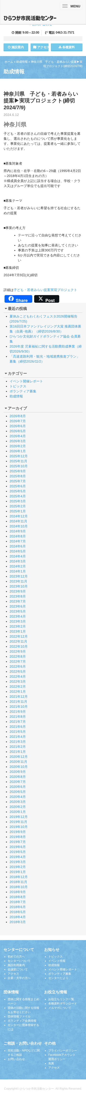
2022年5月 (18, 671)
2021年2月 (18, 747)
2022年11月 (18, 641)
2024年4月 (18, 556)
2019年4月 (18, 857)
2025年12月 (19, 456)
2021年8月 (18, 716)
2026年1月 (18, 451)
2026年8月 (18, 416)
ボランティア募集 (23, 391)
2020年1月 (18, 812)
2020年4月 (18, 797)
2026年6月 (18, 426)
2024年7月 (18, 541)
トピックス (18, 386)
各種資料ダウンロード (62, 1003)
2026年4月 (18, 436)
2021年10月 (19, 706)
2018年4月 (18, 917)
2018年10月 (19, 887)
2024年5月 (18, 551)
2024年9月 (18, 531)
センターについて (19, 961)
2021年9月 (18, 711)
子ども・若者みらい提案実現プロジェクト (45, 290)
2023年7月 (18, 601)
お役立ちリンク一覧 (61, 999)
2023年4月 (18, 616)
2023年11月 (18, 581)
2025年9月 (18, 471)
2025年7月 (18, 481)
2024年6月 (18, 546)
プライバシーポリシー (62, 1050)
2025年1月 (18, 511)
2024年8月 (18, 536)
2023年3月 (18, 621)
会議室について (18, 969)
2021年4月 (18, 737)
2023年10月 (19, 586)
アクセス (42, 47)
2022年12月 (19, 636)
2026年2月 (18, 446)
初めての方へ (16, 956)
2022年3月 (18, 681)
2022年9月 (18, 651)
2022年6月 (18, 666)
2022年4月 (18, 676)
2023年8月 (18, 596)
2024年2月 (18, 566)
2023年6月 (18, 606)
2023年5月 (18, 611)
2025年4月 (18, 496)
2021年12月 (19, 696)
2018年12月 (19, 877)
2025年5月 (18, 491)
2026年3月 (18, 441)
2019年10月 (19, 827)
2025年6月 (18, 486)
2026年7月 (18, 421)
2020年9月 (18, 772)
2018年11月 (18, 882)
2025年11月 (18, 461)
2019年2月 (18, 867)
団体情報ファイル (19, 1016)
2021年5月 (18, 732)
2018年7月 (18, 902)
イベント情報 (56, 961)
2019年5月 (18, 852)
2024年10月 (19, 526)
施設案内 (17, 47)
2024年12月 (19, 516)
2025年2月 (18, 506)
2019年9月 (18, 832)
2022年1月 (18, 691)
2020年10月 (19, 767)
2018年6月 (18, 907)
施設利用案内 (16, 965)
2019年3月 (18, 862)
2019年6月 (18, 847)
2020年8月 (18, 777)
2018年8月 (18, 897)
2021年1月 (18, 752)
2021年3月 (18, 742)
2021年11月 (18, 701)
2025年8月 (18, 476)
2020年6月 (18, 787)
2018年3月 (18, 922)
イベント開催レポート (26, 381)
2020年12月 (19, 757)
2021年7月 (18, 721)
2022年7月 (18, 661)
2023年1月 (18, 631)
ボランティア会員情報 (22, 1020)
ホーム (9, 61)
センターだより (58, 978)
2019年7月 (18, 842)
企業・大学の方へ (19, 978)
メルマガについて (59, 1008)
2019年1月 (18, 872)
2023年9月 (18, 591)
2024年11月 (18, 521)
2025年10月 (19, 466)
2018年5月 (18, 912)
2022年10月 (19, 646)
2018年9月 (18, 892)
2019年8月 (18, 837)
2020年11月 (18, 762)
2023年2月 (18, 626)
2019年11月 (18, 822)
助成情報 (22, 61)
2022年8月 (18, 656)
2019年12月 (19, 817)
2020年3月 (18, 802)
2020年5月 (18, 792)
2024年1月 (18, 571)
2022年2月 (18, 686)
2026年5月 (18, 431)
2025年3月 (18, 501)
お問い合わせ (16, 1059)
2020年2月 (18, 807)
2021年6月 (18, 727)
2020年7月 (18, 782)
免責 (51, 1063)
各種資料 (68, 47)
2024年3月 (18, 561)
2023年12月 (19, 576)
